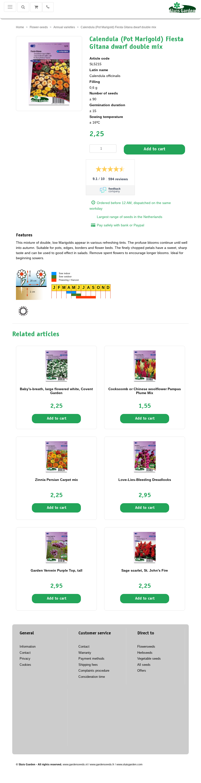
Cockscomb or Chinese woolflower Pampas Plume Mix (144, 391)
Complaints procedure (93, 670)
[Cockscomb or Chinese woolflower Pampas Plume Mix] (145, 365)
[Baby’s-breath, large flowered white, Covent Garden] (56, 365)
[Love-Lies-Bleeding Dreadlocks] (145, 456)
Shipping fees (88, 665)
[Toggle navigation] (10, 7)
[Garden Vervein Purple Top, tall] (56, 547)
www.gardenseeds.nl (75, 764)
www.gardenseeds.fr (102, 764)
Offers (141, 670)
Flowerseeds (146, 646)
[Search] (23, 7)
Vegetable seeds (149, 658)
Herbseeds (144, 653)
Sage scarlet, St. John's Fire (144, 570)
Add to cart (154, 149)
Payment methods (91, 658)
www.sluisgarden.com (129, 764)
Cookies (25, 665)
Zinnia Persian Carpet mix (56, 480)
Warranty (84, 653)
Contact (25, 653)
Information (28, 646)
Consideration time (91, 677)
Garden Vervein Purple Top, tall (56, 570)
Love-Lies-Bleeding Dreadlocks (144, 480)
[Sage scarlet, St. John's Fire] (145, 547)
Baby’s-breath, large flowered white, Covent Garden (56, 391)
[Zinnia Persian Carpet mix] (56, 456)
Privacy (25, 658)
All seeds (144, 665)
